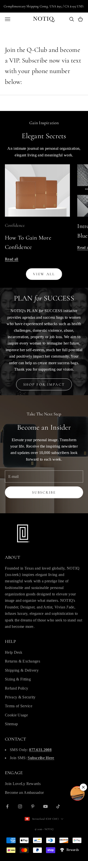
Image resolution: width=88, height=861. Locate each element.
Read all (11, 259)
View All (44, 274)
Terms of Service (18, 706)
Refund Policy (16, 688)
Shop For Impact (44, 384)
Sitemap (11, 724)
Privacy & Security (20, 697)
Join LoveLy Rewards (23, 784)
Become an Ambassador (24, 792)
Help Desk (13, 652)
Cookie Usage (16, 715)
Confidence (15, 225)
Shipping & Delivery (22, 670)
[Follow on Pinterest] (32, 806)
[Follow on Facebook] (7, 806)
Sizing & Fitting (18, 679)
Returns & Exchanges (22, 661)
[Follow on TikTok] (58, 806)
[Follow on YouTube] (45, 806)
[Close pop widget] (83, 787)
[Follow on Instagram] (20, 806)
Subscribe (44, 492)
